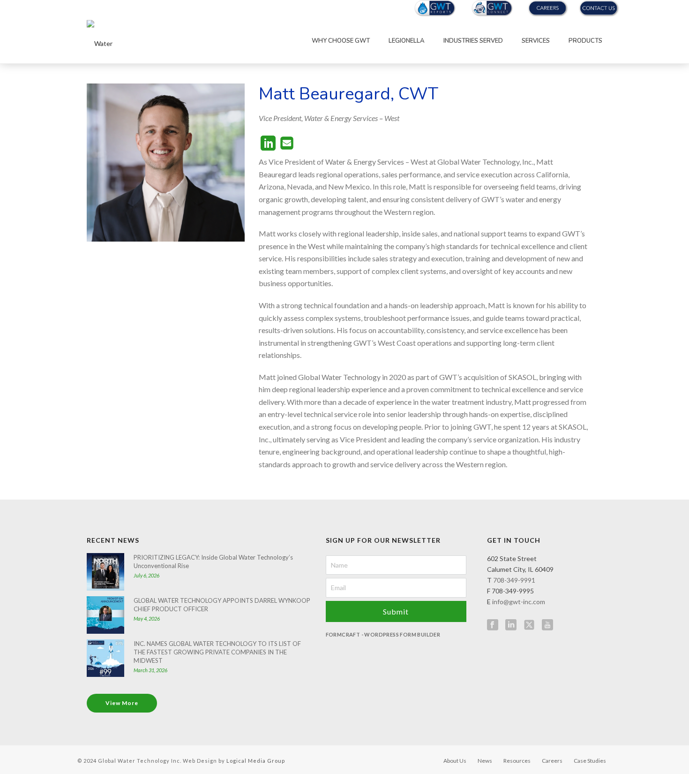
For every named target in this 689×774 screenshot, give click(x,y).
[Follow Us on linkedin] (511, 625)
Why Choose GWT (341, 41)
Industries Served (473, 41)
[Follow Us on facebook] (492, 625)
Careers (552, 760)
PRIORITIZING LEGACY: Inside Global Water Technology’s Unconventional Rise (213, 561)
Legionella (407, 41)
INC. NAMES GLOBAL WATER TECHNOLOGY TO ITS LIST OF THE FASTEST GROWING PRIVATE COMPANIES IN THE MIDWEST (217, 652)
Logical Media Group (255, 761)
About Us (454, 760)
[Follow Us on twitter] (529, 625)
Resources (517, 760)
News (485, 760)
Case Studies (590, 760)
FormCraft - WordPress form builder (383, 634)
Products (585, 41)
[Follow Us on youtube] (547, 625)
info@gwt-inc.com (518, 602)
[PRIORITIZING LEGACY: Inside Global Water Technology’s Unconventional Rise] (105, 572)
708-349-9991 (514, 580)
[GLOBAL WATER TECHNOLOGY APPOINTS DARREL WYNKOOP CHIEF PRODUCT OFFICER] (105, 615)
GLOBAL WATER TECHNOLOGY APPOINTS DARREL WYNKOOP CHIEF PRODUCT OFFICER (222, 605)
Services (536, 41)
